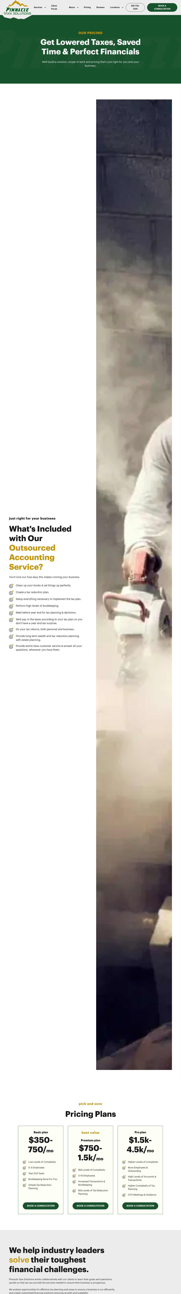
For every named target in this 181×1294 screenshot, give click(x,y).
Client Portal (54, 7)
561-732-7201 (135, 7)
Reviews (100, 7)
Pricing (87, 7)
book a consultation (41, 1206)
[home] (17, 7)
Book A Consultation (162, 7)
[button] (39, 7)
